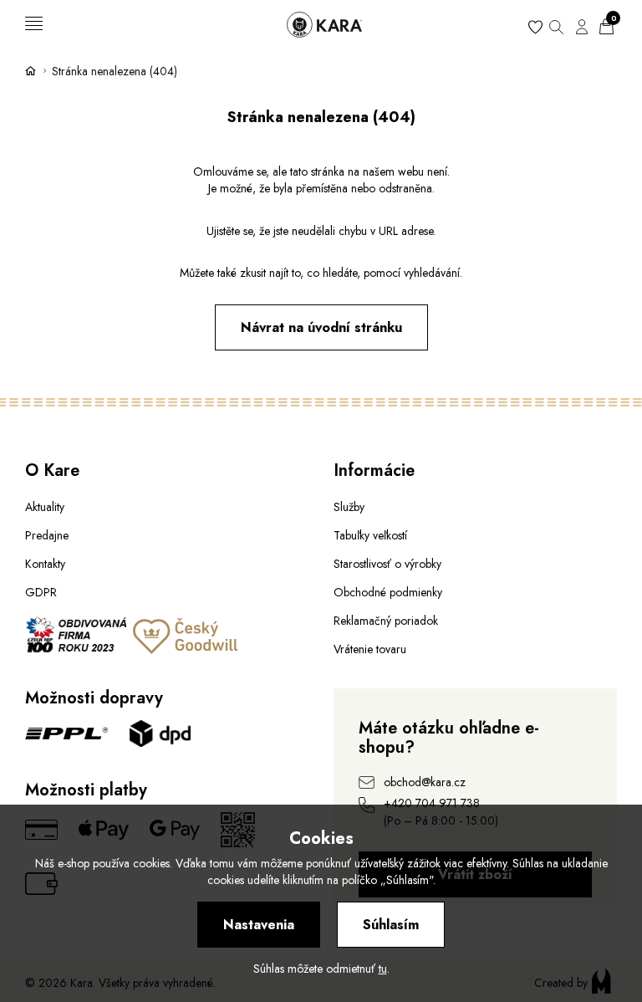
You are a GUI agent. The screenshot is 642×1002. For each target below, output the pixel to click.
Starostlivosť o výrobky (387, 563)
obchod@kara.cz (425, 782)
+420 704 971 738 (432, 803)
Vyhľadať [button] (556, 28)
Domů (31, 70)
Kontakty (45, 563)
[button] (556, 24)
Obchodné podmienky (388, 592)
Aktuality (44, 506)
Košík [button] (614, 20)
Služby (349, 506)
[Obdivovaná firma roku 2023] (77, 650)
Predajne (47, 535)
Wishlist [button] (535, 28)
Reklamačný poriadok (386, 620)
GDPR (41, 592)
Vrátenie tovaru (370, 649)
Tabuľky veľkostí (370, 535)
